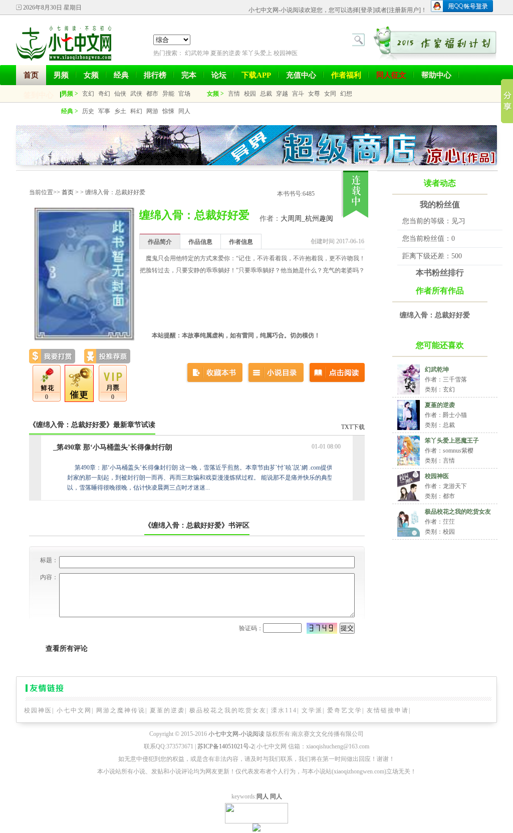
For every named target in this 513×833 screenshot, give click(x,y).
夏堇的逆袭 (225, 53)
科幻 (136, 111)
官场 (184, 93)
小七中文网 (74, 710)
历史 (88, 111)
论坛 (218, 75)
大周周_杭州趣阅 (307, 218)
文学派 (312, 710)
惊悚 (168, 111)
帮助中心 (436, 75)
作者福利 (346, 75)
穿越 (282, 93)
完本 (188, 75)
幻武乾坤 (197, 53)
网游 (152, 111)
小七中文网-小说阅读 (236, 733)
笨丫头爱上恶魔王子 (452, 440)
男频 (61, 75)
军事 (104, 111)
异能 (168, 93)
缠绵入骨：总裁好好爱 (435, 315)
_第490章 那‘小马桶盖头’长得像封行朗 (112, 447)
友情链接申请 (388, 710)
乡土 (120, 111)
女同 (330, 93)
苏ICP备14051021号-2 (225, 746)
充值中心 (301, 75)
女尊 (314, 93)
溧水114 (284, 710)
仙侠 (120, 93)
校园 (250, 93)
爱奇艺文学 (344, 710)
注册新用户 (404, 10)
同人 (184, 111)
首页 (31, 75)
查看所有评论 (67, 648)
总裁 (266, 93)
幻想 (346, 93)
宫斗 (298, 93)
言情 (234, 93)
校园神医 (286, 53)
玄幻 (88, 93)
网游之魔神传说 (120, 710)
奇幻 (104, 93)
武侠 (136, 93)
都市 (152, 93)
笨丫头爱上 (257, 53)
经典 (121, 75)
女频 (91, 75)
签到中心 (39, 95)
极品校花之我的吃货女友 (458, 511)
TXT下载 (353, 427)
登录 (367, 10)
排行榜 (155, 75)
